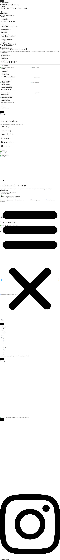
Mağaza (3, 6)
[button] (30, 259)
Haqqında (3, 328)
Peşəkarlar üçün (5, 2)
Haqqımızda (4, 4)
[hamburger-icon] (2, 1)
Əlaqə (2, 108)
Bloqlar (2, 106)
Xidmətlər (3, 104)
